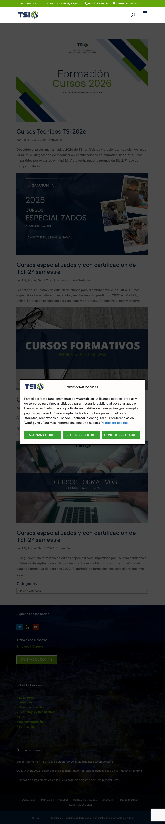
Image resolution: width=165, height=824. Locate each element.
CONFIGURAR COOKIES (121, 435)
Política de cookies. (115, 423)
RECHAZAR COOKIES (81, 435)
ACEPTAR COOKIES (42, 435)
